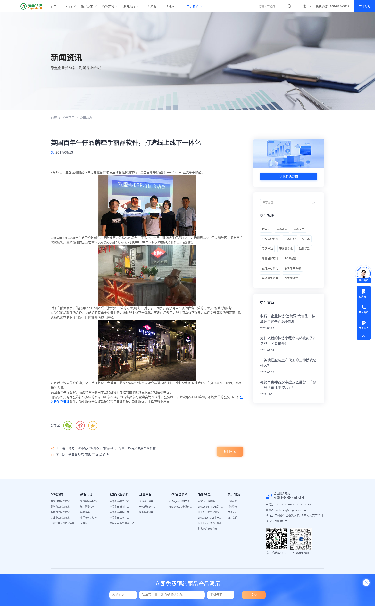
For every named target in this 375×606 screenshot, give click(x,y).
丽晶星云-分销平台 (119, 506)
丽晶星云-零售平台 (119, 501)
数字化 (266, 229)
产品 (69, 6)
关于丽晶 (192, 6)
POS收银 (290, 258)
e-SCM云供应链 (206, 501)
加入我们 (232, 517)
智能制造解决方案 (60, 512)
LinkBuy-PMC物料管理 (210, 512)
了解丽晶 (232, 501)
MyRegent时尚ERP (179, 501)
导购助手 (85, 512)
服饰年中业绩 (293, 268)
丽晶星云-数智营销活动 (122, 523)
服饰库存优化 (270, 268)
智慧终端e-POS (88, 501)
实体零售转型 (270, 277)
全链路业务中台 (147, 501)
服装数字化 (286, 248)
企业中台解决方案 (60, 517)
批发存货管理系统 (207, 528)
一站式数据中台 (147, 506)
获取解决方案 (288, 176)
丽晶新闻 (281, 229)
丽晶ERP (290, 238)
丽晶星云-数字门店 (119, 512)
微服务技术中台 (147, 512)
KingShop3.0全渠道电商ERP (181, 506)
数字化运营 (291, 277)
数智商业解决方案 (60, 506)
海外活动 (304, 248)
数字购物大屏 (87, 506)
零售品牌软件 (270, 258)
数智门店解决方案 (60, 501)
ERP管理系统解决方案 (62, 523)
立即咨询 (364, 6)
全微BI (83, 523)
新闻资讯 (232, 506)
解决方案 (87, 6)
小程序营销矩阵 (88, 517)
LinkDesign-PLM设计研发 (211, 506)
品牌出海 (267, 248)
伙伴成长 (171, 6)
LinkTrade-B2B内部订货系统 (211, 523)
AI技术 (306, 238)
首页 (54, 6)
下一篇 (82, 455)
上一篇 (106, 448)
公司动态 (86, 117)
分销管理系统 (270, 238)
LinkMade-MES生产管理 (211, 517)
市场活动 (232, 512)
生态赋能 (150, 6)
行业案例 (108, 6)
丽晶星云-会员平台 (119, 517)
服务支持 (129, 6)
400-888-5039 (289, 497)
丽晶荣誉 (299, 229)
